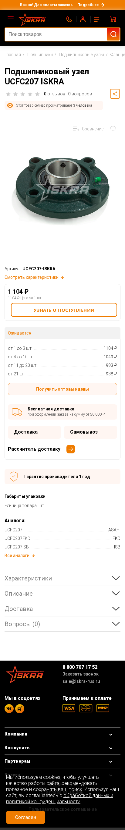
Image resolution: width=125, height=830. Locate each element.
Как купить (17, 747)
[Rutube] (19, 708)
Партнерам (17, 761)
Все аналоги (17, 555)
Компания (16, 734)
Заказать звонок (80, 674)
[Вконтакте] (9, 708)
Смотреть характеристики (32, 277)
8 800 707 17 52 (79, 667)
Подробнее (88, 5)
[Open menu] (11, 19)
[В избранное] (114, 129)
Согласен (25, 817)
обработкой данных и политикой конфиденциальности (59, 798)
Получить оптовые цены (62, 389)
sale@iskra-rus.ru (81, 681)
